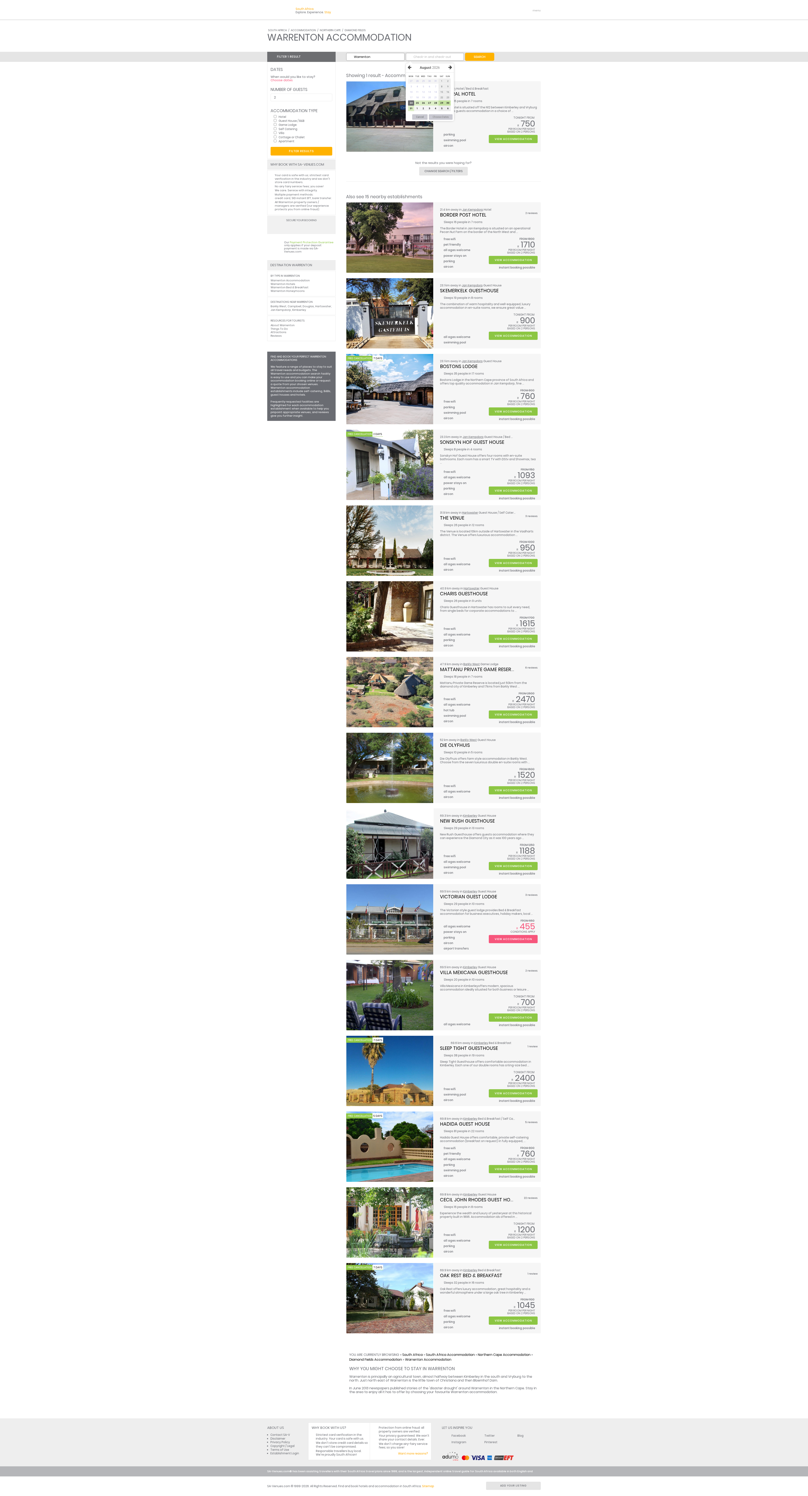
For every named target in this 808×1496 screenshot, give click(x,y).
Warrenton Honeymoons (288, 291)
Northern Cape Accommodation (504, 1354)
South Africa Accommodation (450, 1354)
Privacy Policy (280, 1442)
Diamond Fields (355, 30)
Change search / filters (443, 171)
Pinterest (490, 1442)
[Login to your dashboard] (511, 10)
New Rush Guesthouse (467, 821)
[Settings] (519, 10)
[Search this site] (504, 10)
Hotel (282, 116)
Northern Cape (330, 30)
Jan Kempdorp (472, 210)
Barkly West (471, 664)
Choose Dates (441, 117)
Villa (281, 133)
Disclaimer (277, 1439)
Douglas (308, 306)
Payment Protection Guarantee (312, 242)
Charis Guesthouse (464, 593)
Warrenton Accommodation (428, 1359)
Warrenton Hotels (283, 284)
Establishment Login (284, 1453)
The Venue (452, 518)
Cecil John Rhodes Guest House (479, 1199)
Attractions (278, 332)
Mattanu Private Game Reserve (478, 669)
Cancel (420, 117)
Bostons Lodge (458, 366)
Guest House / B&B (291, 120)
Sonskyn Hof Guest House (472, 442)
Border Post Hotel (463, 214)
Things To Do (279, 329)
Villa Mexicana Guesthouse (474, 972)
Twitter (489, 1436)
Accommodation (303, 30)
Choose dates (282, 80)
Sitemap (428, 1486)
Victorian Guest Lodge (468, 896)
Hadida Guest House (465, 1124)
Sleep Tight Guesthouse (469, 1048)
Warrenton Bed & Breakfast (289, 287)
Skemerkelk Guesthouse (469, 290)
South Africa (277, 30)
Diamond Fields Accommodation (375, 1359)
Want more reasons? (413, 1454)
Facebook (459, 1436)
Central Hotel (458, 93)
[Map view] (330, 56)
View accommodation (513, 139)
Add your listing (513, 1485)
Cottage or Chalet (292, 137)
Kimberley (470, 816)
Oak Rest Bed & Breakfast (471, 1275)
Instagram (459, 1442)
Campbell (294, 306)
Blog (520, 1436)
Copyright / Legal (282, 1446)
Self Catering (288, 129)
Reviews (276, 336)
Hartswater (470, 513)
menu (529, 10)
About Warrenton (283, 325)
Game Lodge (288, 124)
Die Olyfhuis (455, 745)
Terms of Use (279, 1450)
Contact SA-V (280, 1435)
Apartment (286, 141)
